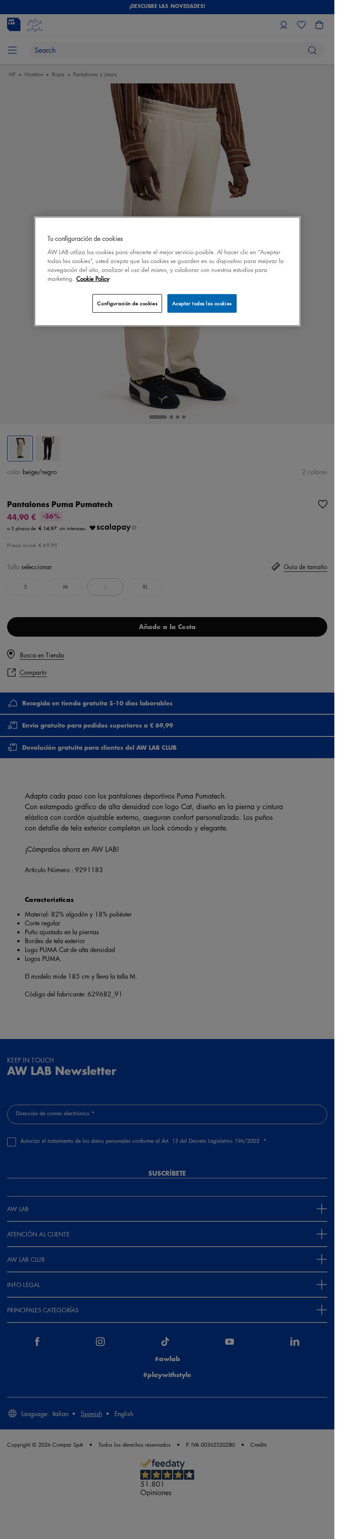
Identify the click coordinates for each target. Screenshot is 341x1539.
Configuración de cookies (127, 303)
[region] (167, 271)
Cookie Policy (92, 278)
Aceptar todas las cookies (202, 303)
